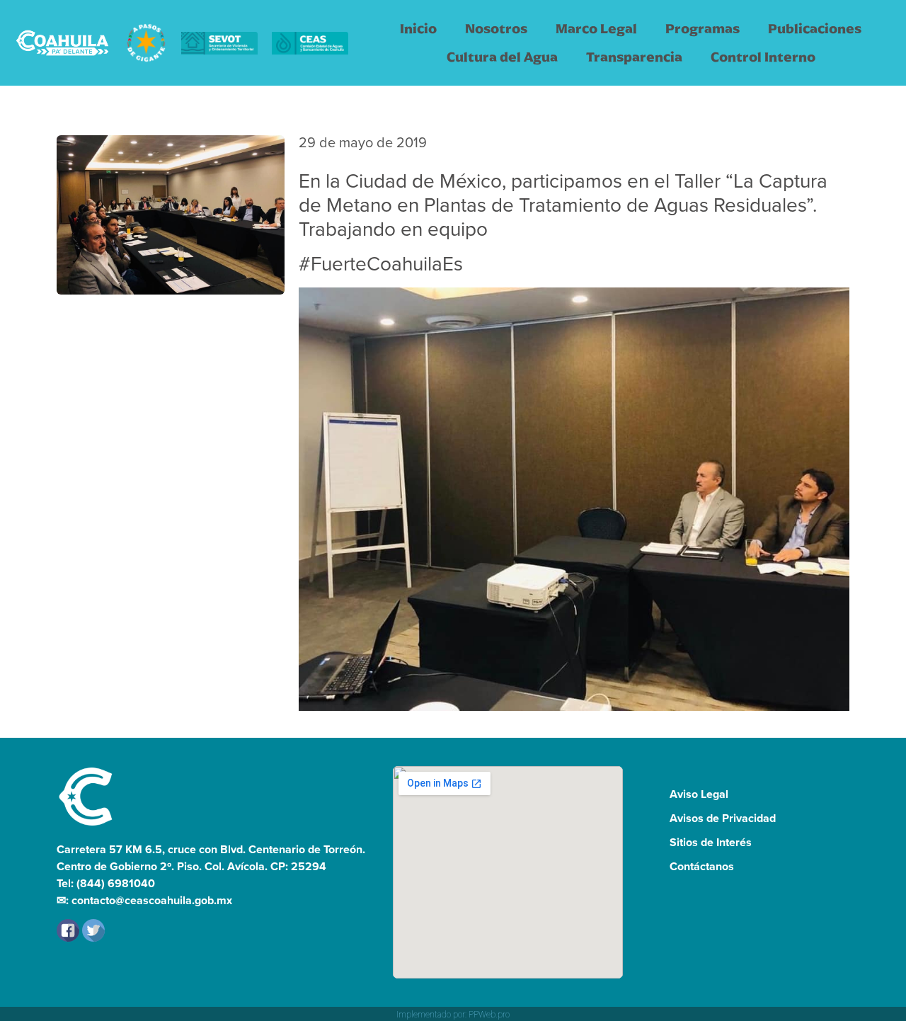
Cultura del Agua (502, 57)
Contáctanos (702, 866)
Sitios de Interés (711, 842)
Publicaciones (814, 29)
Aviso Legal (699, 794)
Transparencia (634, 57)
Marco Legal (596, 29)
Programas (702, 29)
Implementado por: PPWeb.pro (453, 1015)
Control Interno (763, 57)
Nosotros (496, 29)
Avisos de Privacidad (723, 818)
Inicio (418, 29)
